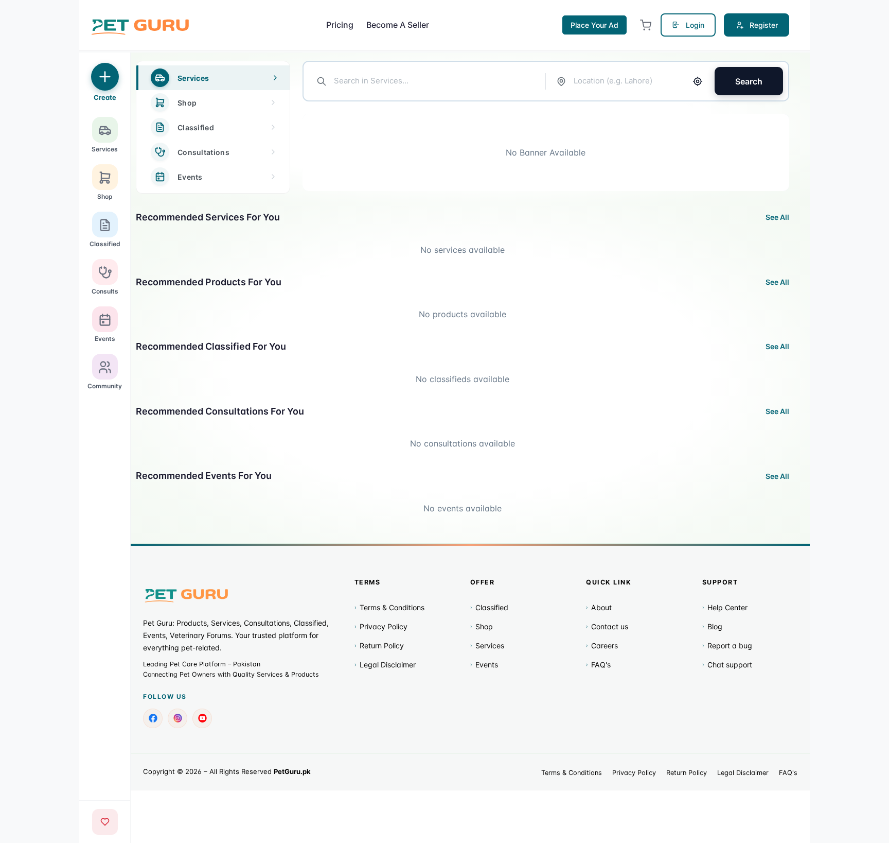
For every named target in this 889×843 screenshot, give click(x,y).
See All (777, 217)
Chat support (727, 664)
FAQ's (598, 664)
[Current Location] (697, 81)
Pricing (339, 25)
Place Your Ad (594, 25)
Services (487, 645)
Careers (602, 645)
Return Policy (379, 645)
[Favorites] (105, 822)
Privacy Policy (380, 626)
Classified (489, 607)
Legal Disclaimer (385, 664)
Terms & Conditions (389, 607)
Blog (712, 626)
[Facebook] (153, 718)
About (599, 607)
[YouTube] (202, 718)
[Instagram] (177, 718)
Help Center (725, 607)
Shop (481, 626)
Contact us (607, 626)
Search (748, 81)
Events (484, 664)
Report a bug (727, 645)
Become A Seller (397, 25)
